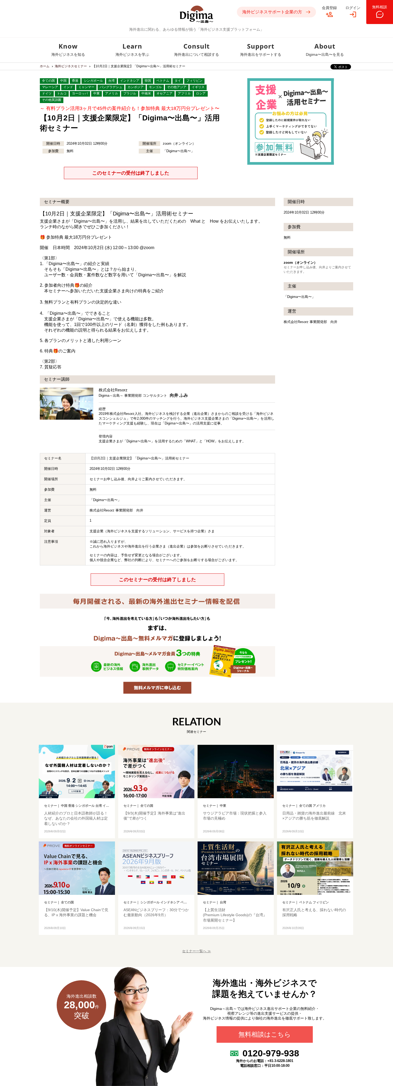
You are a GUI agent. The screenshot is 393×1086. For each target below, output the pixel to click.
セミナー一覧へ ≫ (196, 951)
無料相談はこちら (264, 1035)
